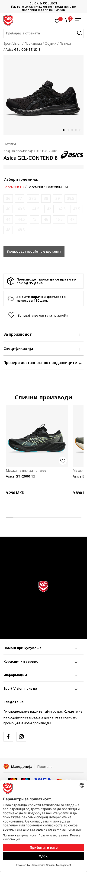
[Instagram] (21, 736)
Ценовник (50, 6)
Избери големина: (20, 179)
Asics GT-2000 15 (20, 476)
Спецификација (18, 348)
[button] (43, 33)
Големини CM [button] (57, 187)
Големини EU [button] (13, 187)
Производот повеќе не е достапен (34, 251)
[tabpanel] (43, 95)
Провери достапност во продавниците (40, 362)
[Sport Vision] (8, 20)
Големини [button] (35, 187)
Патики (65, 43)
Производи (33, 43)
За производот (17, 334)
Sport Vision (12, 43)
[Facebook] (8, 736)
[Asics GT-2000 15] (37, 436)
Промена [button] (44, 766)
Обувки (50, 43)
